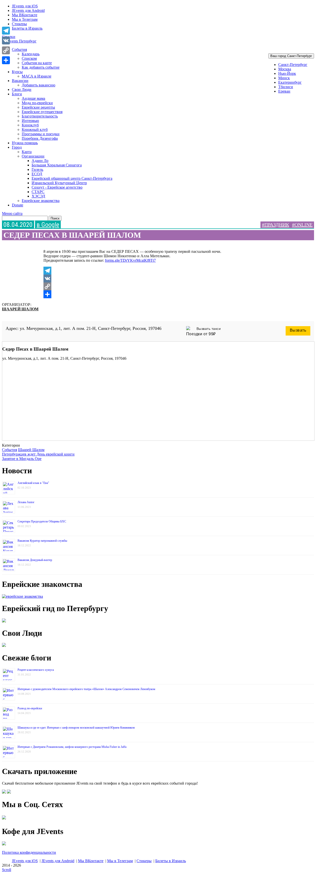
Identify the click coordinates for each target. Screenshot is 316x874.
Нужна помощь (25, 143)
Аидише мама (33, 98)
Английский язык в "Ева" (33, 483)
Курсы (17, 72)
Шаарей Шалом (20, 309)
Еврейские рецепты (38, 107)
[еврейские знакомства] (22, 596)
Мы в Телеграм (25, 19)
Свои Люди (21, 89)
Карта (27, 152)
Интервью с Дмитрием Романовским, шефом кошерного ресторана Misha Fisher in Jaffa (72, 747)
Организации (33, 156)
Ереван (284, 91)
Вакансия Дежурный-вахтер (35, 560)
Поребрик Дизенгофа (40, 138)
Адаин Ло (40, 161)
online (304, 224)
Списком (29, 58)
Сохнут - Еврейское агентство (57, 187)
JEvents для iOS (25, 6)
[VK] (143, 278)
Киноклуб (30, 125)
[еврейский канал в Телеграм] (4, 819)
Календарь (31, 54)
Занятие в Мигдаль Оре (21, 459)
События (19, 49)
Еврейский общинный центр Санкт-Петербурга (72, 178)
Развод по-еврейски (30, 708)
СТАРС (38, 192)
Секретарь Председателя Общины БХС (42, 521)
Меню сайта (12, 213)
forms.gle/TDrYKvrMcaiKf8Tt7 (130, 260)
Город (17, 147)
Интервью (30, 121)
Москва (284, 69)
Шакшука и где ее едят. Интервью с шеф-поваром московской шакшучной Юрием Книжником (76, 727)
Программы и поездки (40, 134)
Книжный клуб (35, 129)
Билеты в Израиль (27, 28)
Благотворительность (40, 116)
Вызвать (298, 330)
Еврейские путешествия (42, 112)
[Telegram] (143, 271)
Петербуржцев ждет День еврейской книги (38, 454)
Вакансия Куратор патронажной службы (42, 540)
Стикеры (19, 24)
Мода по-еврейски (37, 103)
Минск (284, 78)
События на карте (37, 63)
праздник (276, 224)
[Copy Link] (143, 286)
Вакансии (20, 81)
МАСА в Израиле (36, 76)
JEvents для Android (28, 10)
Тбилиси (285, 87)
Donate (17, 205)
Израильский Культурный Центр (59, 183)
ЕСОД (37, 174)
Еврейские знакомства (40, 201)
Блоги (17, 94)
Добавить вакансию (38, 85)
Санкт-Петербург (292, 64)
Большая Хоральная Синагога (57, 165)
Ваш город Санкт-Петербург (291, 56)
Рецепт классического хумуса (36, 670)
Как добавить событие (40, 67)
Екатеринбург (290, 82)
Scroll (6, 870)
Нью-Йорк (287, 73)
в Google (48, 224)
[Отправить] (143, 294)
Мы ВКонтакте (24, 15)
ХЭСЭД (38, 196)
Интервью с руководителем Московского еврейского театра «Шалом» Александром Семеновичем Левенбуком (86, 689)
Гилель (37, 169)
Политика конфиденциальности (29, 852)
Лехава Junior (26, 502)
